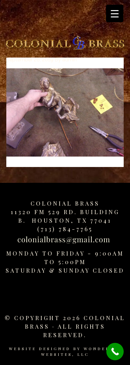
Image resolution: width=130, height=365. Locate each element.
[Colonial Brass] (65, 44)
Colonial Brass (65, 203)
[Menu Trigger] (114, 13)
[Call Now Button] (115, 351)
